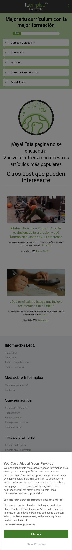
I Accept (36, 534)
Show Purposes (36, 544)
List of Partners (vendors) (19, 524)
